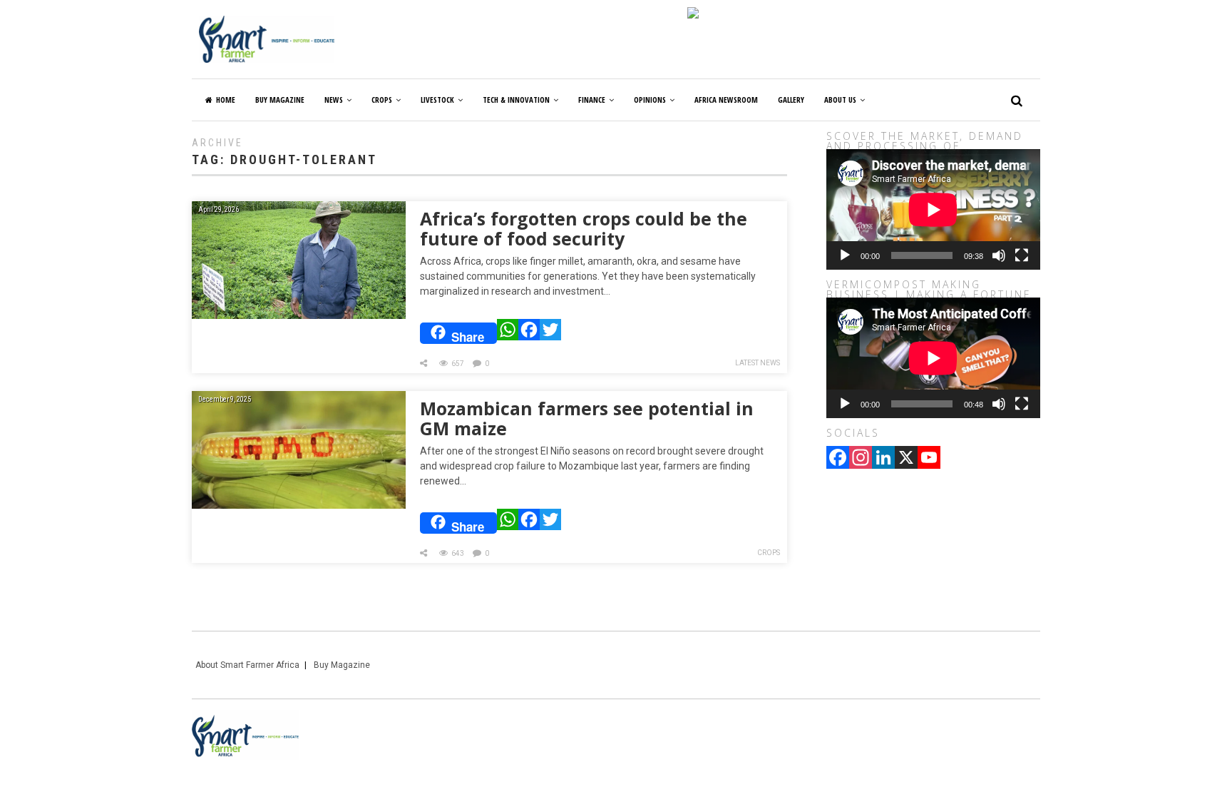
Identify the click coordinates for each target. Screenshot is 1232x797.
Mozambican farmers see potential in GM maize (587, 418)
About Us (840, 99)
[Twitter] (550, 333)
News (333, 99)
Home (225, 99)
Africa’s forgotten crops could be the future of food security (583, 228)
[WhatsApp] (507, 333)
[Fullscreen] (1022, 255)
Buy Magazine (342, 665)
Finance (591, 99)
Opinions (650, 99)
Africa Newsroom (726, 99)
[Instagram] (860, 459)
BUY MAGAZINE (279, 99)
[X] (906, 459)
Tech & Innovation (516, 99)
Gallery (791, 99)
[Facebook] (529, 333)
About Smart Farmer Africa (247, 665)
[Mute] (999, 255)
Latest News (757, 363)
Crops (381, 99)
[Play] (845, 255)
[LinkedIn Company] (883, 459)
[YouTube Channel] (929, 459)
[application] (933, 209)
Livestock (437, 99)
